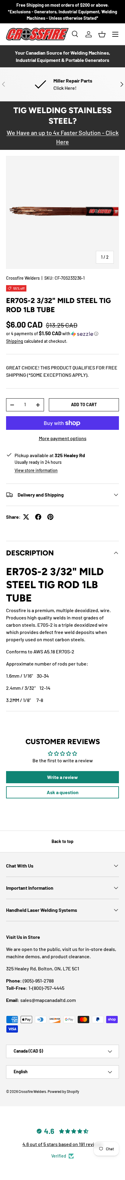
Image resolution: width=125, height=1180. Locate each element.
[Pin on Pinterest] (50, 517)
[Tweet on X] (26, 517)
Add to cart (84, 404)
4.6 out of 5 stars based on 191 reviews (62, 1144)
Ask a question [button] (63, 792)
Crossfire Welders (23, 278)
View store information (36, 470)
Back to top (62, 841)
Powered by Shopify (63, 1091)
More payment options (62, 438)
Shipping (14, 341)
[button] (102, 34)
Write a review (62, 777)
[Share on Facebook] (38, 517)
